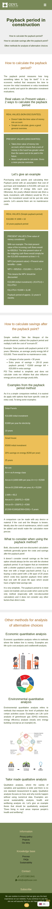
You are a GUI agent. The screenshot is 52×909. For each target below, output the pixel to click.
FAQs (26, 859)
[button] (45, 5)
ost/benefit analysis (37, 646)
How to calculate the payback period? (26, 36)
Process (26, 856)
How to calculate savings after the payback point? (26, 41)
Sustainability (26, 863)
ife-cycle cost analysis (14, 646)
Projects (26, 840)
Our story (26, 843)
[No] (48, 901)
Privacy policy (26, 837)
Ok (26, 905)
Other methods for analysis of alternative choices (26, 46)
